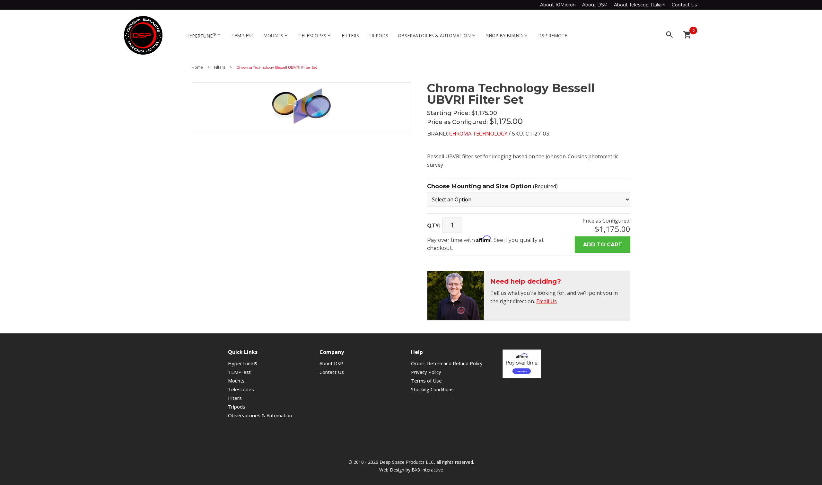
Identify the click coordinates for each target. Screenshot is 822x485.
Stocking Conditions (432, 389)
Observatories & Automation (437, 35)
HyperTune (204, 35)
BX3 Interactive (427, 470)
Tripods (378, 35)
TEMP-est (243, 35)
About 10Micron (558, 5)
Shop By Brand (507, 35)
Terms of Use (426, 380)
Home (197, 67)
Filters (350, 35)
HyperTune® (243, 363)
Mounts (276, 35)
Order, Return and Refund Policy (447, 363)
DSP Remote (552, 35)
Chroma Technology (478, 133)
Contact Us (684, 5)
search (669, 34)
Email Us (546, 301)
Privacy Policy (426, 372)
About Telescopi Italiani (639, 5)
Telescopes (315, 35)
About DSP (595, 5)
